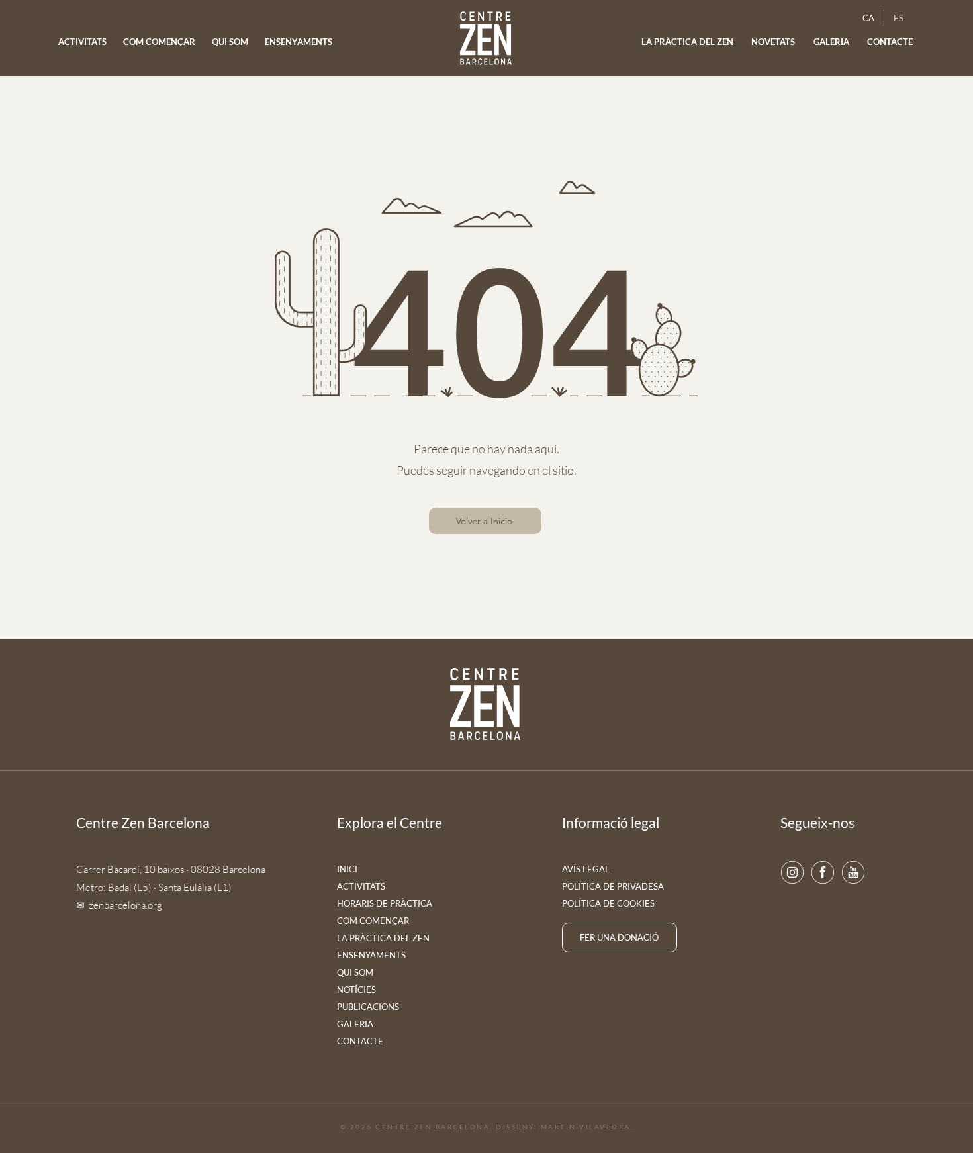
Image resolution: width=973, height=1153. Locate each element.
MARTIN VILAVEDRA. (587, 1126)
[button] (773, 42)
